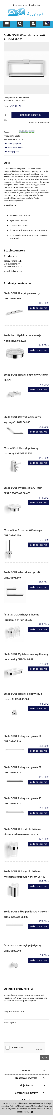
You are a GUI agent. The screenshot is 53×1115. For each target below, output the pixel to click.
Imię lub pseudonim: (14, 1011)
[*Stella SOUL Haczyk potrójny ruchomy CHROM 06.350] (15, 466)
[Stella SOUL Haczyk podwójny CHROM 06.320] (15, 394)
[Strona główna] (26, 12)
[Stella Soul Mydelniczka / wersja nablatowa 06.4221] (15, 353)
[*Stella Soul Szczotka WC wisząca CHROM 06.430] (15, 549)
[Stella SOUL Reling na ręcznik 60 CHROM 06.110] (15, 749)
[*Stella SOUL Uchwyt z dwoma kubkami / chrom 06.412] (15, 632)
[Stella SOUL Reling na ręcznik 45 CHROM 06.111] (15, 811)
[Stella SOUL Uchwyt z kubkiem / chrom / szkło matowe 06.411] (15, 848)
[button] (6, 24)
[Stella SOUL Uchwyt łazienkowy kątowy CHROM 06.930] (15, 430)
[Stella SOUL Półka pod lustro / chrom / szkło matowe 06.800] (15, 927)
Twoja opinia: (10, 1022)
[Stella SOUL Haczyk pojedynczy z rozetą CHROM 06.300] (15, 713)
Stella (17, 135)
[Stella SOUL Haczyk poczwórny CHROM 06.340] (15, 312)
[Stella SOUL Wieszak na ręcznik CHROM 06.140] (15, 591)
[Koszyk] (46, 23)
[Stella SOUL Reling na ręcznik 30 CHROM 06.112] (15, 780)
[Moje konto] (33, 24)
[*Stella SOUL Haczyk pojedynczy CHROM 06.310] (15, 965)
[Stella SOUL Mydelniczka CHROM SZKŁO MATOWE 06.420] (15, 507)
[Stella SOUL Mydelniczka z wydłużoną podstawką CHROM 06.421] (15, 672)
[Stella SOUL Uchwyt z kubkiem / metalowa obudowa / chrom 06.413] (15, 890)
